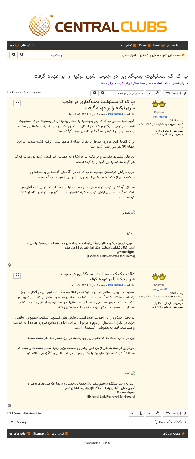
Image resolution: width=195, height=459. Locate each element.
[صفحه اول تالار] (97, 25)
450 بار (158, 131)
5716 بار (156, 134)
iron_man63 (115, 114)
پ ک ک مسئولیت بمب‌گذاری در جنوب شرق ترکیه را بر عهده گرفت (111, 76)
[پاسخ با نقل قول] (17, 103)
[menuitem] (159, 45)
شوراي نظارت (124, 84)
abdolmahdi (162, 83)
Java (150, 83)
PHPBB (106, 443)
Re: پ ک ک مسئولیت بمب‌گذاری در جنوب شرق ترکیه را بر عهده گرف (98, 277)
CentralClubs (92, 443)
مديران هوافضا (107, 84)
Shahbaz (139, 83)
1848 (173, 120)
